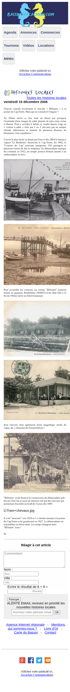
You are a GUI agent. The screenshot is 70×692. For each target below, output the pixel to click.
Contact (50, 632)
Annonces (28, 32)
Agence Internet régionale (25, 625)
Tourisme (11, 45)
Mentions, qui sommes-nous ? (37, 626)
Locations (46, 45)
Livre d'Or (51, 628)
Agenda (10, 32)
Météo (9, 59)
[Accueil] (35, 13)
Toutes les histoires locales (46, 98)
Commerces (50, 32)
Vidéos (28, 45)
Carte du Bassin (26, 632)
